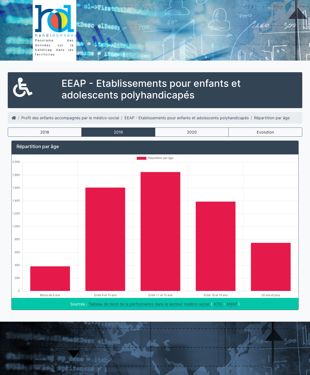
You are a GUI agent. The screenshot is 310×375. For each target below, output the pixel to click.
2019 (118, 132)
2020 (192, 132)
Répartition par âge (272, 117)
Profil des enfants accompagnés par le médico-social (70, 117)
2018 (44, 132)
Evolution (265, 132)
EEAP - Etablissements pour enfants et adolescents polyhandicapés (186, 117)
